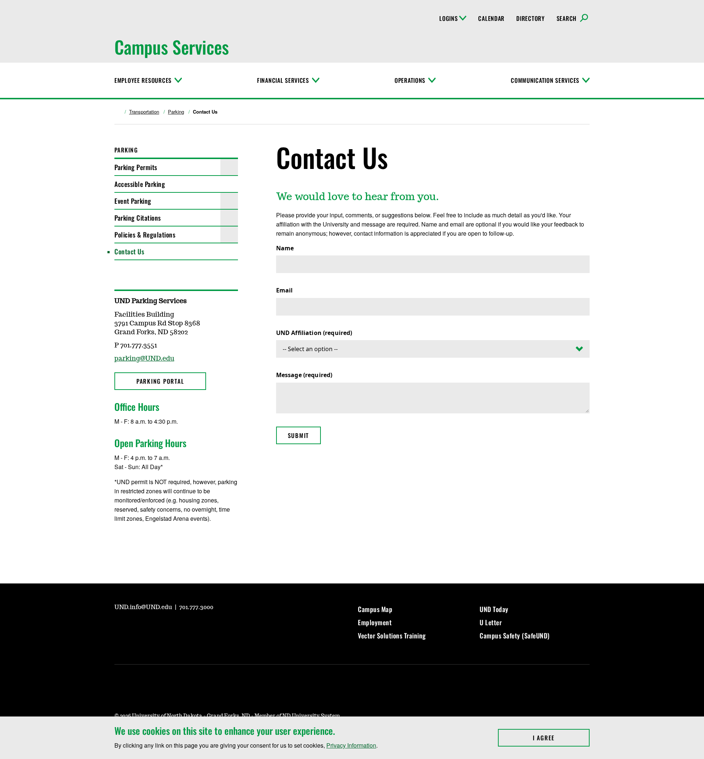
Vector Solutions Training (392, 635)
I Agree (561, 737)
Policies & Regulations (144, 234)
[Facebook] (119, 540)
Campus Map (375, 609)
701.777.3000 (196, 607)
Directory (530, 18)
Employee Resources (143, 80)
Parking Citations (137, 217)
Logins (448, 18)
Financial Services (283, 80)
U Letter (491, 622)
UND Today (494, 609)
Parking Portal (160, 381)
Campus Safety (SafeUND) (515, 635)
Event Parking (132, 201)
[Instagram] (137, 540)
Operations (410, 80)
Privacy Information (351, 745)
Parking (176, 111)
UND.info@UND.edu (143, 607)
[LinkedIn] (172, 627)
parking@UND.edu (144, 358)
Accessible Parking (139, 184)
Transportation (144, 111)
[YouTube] (119, 627)
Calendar (491, 18)
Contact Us (129, 251)
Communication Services (545, 80)
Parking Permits (135, 167)
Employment (375, 622)
